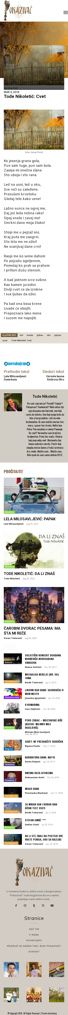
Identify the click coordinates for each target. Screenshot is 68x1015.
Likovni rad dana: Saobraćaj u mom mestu (44, 692)
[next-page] (12, 647)
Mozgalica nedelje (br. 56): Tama (42, 676)
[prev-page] (6, 647)
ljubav (40, 335)
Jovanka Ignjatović (35, 698)
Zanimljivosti (11, 681)
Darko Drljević (32, 761)
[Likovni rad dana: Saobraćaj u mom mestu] (13, 693)
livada (30, 335)
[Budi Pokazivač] (11, 994)
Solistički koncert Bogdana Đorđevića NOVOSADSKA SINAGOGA (43, 658)
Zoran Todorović (13, 638)
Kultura (8, 662)
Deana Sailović (33, 667)
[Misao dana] (13, 792)
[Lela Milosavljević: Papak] (34, 496)
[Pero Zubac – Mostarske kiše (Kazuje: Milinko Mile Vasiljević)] (13, 723)
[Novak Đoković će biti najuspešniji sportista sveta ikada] (11, 969)
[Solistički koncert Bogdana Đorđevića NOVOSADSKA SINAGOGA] (13, 658)
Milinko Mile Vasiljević (37, 732)
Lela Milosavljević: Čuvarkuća (15, 378)
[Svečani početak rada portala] (34, 994)
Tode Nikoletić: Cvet (21, 340)
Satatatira (9, 764)
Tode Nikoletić (44, 396)
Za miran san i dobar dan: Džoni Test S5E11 (41, 806)
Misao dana (32, 789)
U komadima (32, 705)
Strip (7, 711)
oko (49, 335)
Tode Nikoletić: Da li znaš (29, 573)
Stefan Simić (32, 824)
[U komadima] (13, 708)
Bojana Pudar (32, 746)
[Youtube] (52, 905)
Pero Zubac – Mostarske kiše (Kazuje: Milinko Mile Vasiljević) (44, 723)
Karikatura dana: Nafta (40, 757)
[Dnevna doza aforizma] (13, 776)
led (21, 335)
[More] (47, 353)
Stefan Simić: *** (35, 820)
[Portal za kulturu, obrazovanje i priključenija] (18, 10)
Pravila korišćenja (49, 1013)
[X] (43, 905)
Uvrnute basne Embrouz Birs (55, 378)
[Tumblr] (34, 905)
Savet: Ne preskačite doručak (44, 741)
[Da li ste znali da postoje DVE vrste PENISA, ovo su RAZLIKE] (13, 839)
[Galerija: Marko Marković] (56, 994)
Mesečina (9, 512)
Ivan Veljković (32, 708)
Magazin (9, 749)
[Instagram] (25, 905)
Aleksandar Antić (34, 777)
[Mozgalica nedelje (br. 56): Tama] (13, 678)
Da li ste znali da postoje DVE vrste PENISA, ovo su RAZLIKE (44, 838)
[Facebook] (16, 905)
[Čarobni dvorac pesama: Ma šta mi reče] (34, 605)
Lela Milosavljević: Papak (30, 519)
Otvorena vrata (12, 697)
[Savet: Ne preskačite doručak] (13, 745)
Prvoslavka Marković (36, 793)
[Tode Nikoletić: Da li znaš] (34, 550)
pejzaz (57, 335)
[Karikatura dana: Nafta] (13, 760)
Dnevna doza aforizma (39, 773)
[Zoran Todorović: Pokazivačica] (56, 969)
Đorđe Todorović (34, 682)
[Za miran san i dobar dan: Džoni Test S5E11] (13, 807)
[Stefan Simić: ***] (13, 823)
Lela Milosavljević (14, 523)
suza (4, 340)
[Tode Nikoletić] (13, 426)
